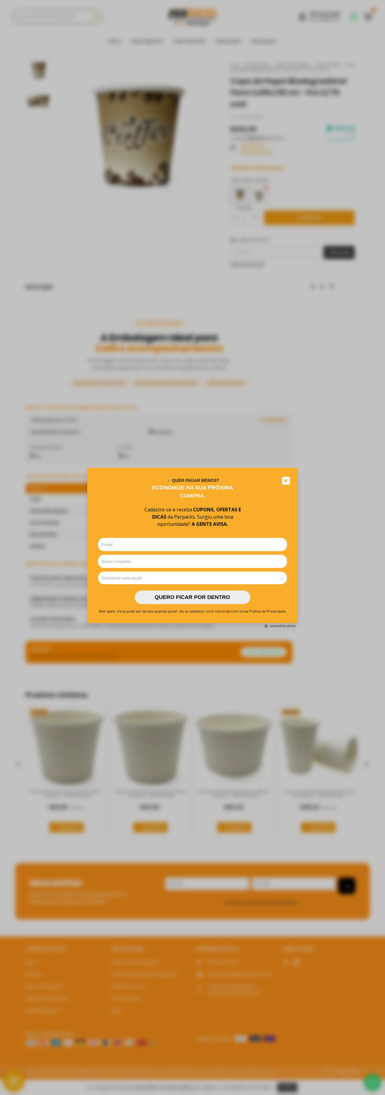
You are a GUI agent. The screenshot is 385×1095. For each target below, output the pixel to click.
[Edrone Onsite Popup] (192, 547)
